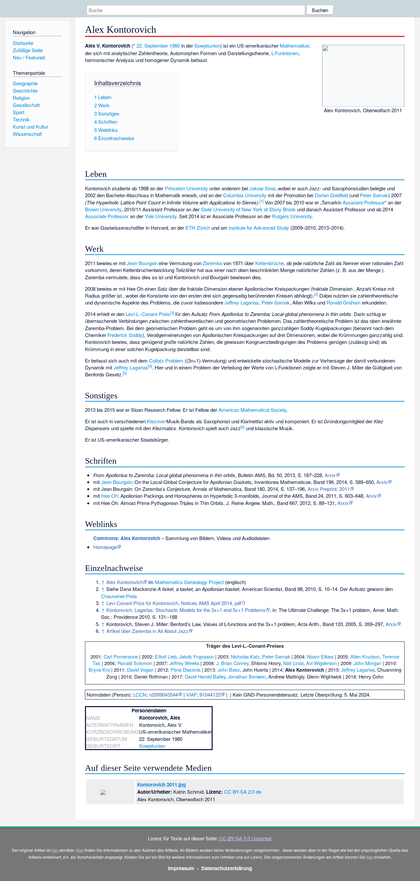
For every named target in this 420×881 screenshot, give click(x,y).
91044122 (210, 694)
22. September (152, 45)
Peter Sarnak (374, 195)
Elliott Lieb (166, 656)
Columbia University (244, 195)
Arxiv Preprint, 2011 (328, 488)
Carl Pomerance (121, 656)
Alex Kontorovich (124, 581)
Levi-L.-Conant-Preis (148, 313)
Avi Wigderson (321, 663)
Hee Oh (109, 495)
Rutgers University (292, 216)
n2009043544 (163, 694)
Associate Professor (107, 216)
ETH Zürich (197, 227)
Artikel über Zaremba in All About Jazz (147, 630)
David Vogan (140, 669)
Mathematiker (294, 45)
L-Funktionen (284, 53)
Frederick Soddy (124, 334)
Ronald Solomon (134, 663)
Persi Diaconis (185, 669)
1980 (174, 45)
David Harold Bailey (205, 676)
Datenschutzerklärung (226, 868)
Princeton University (186, 188)
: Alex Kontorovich (126, 538)
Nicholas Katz (245, 656)
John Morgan (367, 663)
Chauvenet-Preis (119, 596)
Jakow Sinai (262, 188)
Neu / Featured (29, 57)
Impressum (181, 868)
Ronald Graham (343, 302)
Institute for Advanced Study (259, 227)
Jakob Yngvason (196, 656)
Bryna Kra (99, 669)
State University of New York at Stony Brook (248, 209)
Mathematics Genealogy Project (189, 581)
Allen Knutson (365, 656)
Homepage (105, 546)
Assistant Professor (364, 202)
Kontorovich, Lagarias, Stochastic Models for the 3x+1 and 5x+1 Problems (185, 609)
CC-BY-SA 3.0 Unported (245, 838)
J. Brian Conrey (232, 663)
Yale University (161, 216)
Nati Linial (293, 663)
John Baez (229, 669)
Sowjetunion (207, 45)
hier (54, 850)
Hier (79, 850)
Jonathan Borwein (247, 676)
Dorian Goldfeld (331, 195)
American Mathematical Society (252, 409)
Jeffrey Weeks (184, 663)
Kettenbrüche (269, 263)
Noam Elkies (320, 656)
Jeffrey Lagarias (241, 302)
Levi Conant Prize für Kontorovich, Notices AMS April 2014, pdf (173, 602)
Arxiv (330, 475)
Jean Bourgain (142, 263)
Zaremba (212, 263)
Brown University (103, 209)
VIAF (191, 694)
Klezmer (156, 421)
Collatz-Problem (166, 360)
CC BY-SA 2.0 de (242, 791)
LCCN (139, 694)
